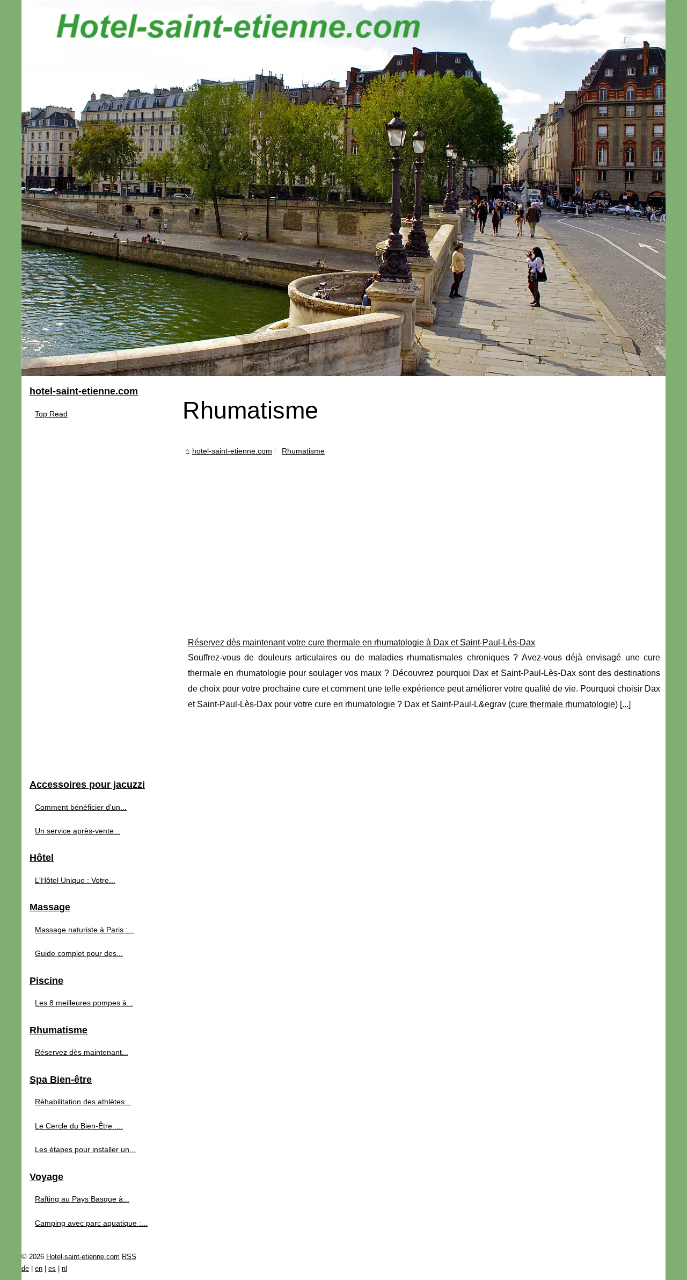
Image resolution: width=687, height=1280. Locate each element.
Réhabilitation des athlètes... (83, 1101)
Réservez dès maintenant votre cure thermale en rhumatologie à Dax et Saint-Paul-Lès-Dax (361, 642)
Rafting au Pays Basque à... (82, 1199)
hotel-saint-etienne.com (232, 451)
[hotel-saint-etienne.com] (343, 188)
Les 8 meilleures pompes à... (84, 1002)
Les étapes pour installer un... (85, 1149)
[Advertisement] (424, 538)
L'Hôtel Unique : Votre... (75, 880)
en (38, 1268)
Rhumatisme (303, 451)
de (25, 1268)
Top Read (51, 413)
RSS (129, 1257)
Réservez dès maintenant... (81, 1052)
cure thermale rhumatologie (563, 704)
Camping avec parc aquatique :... (91, 1223)
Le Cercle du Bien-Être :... (79, 1125)
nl (64, 1268)
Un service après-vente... (77, 830)
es (52, 1268)
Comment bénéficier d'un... (81, 807)
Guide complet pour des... (79, 953)
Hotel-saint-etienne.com (83, 1257)
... (625, 704)
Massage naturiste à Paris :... (84, 929)
